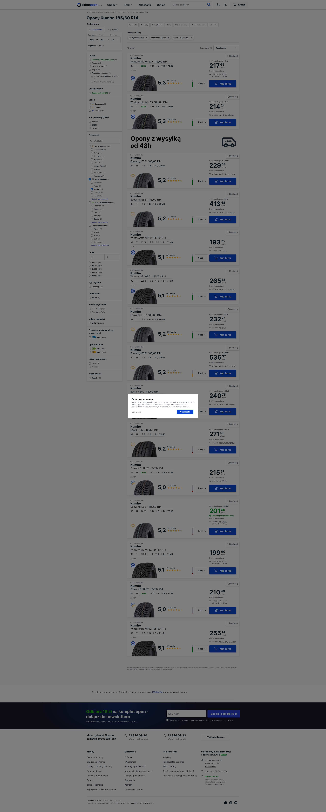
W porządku (185, 412)
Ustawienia (136, 412)
